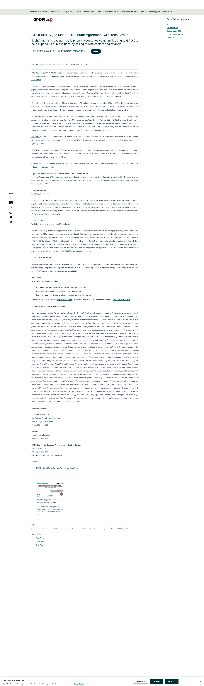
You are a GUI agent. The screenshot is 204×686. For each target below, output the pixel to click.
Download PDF (172, 28)
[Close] (200, 681)
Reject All (157, 681)
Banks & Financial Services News (89, 12)
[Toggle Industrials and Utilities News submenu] (146, 12)
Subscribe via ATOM (175, 34)
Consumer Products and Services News (44, 12)
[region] (102, 681)
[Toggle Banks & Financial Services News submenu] (103, 12)
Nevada (74, 529)
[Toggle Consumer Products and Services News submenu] (61, 12)
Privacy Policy (79, 684)
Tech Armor (40, 538)
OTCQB (56, 529)
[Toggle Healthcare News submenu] (120, 12)
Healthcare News (111, 12)
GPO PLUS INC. (77, 51)
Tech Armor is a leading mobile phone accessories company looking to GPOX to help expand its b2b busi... (50, 510)
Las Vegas (65, 529)
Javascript (171, 38)
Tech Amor (35, 529)
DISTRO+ (120, 529)
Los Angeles (104, 529)
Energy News (68, 12)
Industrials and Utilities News (133, 12)
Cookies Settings (141, 681)
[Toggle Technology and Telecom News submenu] (174, 12)
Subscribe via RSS (174, 31)
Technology (46, 529)
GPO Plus (83, 529)
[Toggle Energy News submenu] (75, 12)
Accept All (171, 681)
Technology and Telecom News (160, 12)
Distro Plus (93, 529)
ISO (112, 529)
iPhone (128, 529)
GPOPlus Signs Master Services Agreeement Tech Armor (57, 468)
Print (169, 24)
